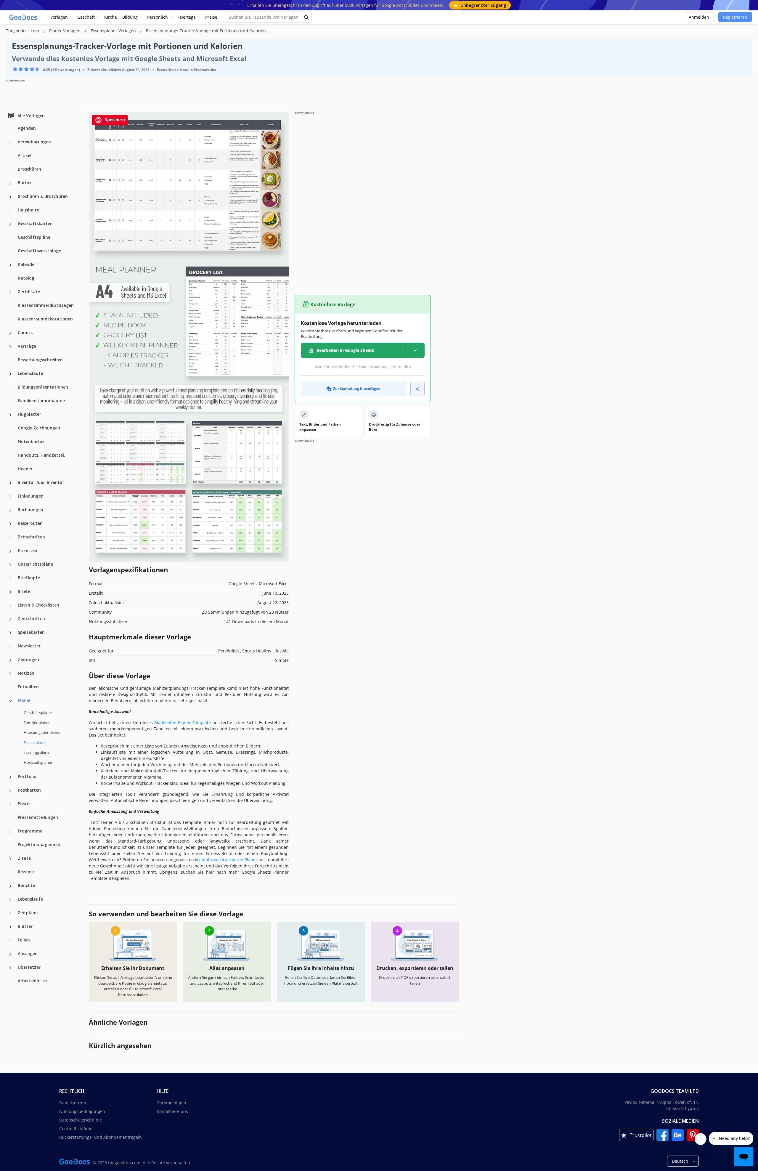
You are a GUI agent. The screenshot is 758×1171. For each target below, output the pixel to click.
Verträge (27, 346)
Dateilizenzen (72, 1103)
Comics (25, 332)
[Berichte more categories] (10, 886)
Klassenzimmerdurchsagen (46, 305)
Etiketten (27, 550)
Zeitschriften (31, 537)
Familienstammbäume (41, 400)
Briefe (24, 591)
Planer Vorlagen (65, 30)
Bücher (25, 182)
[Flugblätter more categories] (10, 414)
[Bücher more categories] (10, 183)
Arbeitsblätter (32, 981)
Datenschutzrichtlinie (80, 1120)
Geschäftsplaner (38, 712)
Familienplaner (37, 722)
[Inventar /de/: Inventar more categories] (10, 483)
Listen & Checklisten (38, 605)
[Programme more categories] (10, 831)
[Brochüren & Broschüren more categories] (10, 197)
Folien (24, 940)
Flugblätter (29, 414)
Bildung (130, 17)
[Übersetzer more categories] (10, 967)
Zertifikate (29, 291)
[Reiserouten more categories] (10, 523)
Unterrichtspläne (35, 564)
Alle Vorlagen (31, 115)
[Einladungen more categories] (10, 496)
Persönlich (157, 17)
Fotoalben (28, 686)
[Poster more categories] (10, 804)
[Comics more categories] (10, 333)
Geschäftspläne (34, 237)
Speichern (114, 119)
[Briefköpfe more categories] (10, 578)
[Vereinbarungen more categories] (10, 142)
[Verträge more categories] (10, 346)
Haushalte (28, 210)
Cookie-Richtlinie (75, 1128)
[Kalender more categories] (10, 265)
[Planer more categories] (10, 701)
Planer (24, 700)
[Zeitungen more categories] (10, 660)
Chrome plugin (171, 1103)
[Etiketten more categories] (10, 551)
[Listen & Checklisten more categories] (10, 605)
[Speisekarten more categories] (10, 632)
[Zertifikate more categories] (10, 292)
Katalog (26, 278)
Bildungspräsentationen (43, 387)
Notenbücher (31, 441)
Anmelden (699, 17)
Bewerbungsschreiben (40, 359)
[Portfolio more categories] (10, 777)
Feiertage (186, 17)
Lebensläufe (30, 373)
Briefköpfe (29, 577)
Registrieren (735, 17)
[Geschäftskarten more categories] (10, 224)
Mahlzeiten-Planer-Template (182, 722)
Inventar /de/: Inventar (41, 482)
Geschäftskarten (35, 223)
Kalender (27, 264)
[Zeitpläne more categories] (10, 913)
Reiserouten (30, 523)
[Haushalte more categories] (10, 210)
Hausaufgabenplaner (42, 732)
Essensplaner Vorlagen (114, 30)
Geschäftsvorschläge (39, 251)
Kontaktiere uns (172, 1111)
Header (25, 468)
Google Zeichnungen (39, 428)
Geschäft (86, 17)
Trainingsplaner (37, 752)
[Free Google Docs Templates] (23, 17)
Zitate (24, 858)
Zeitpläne (28, 912)
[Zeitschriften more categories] (10, 537)
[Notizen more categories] (10, 673)
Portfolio (27, 776)
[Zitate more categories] (10, 858)
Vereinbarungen (34, 142)
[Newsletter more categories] (10, 646)
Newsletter (29, 646)
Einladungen (31, 496)
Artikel (24, 155)
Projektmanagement (39, 844)
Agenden (27, 128)
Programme (30, 831)
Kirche (110, 17)
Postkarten (29, 790)
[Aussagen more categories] (10, 954)
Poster (24, 803)
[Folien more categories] (10, 940)
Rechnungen (30, 509)
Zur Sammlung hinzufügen (356, 388)
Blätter (25, 926)
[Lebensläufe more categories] (10, 374)
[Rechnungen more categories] (10, 510)
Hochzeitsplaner (38, 762)
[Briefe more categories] (10, 592)
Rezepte (26, 872)
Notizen (26, 673)
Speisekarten (31, 632)
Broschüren (29, 169)
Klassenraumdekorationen (45, 319)
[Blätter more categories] (10, 927)
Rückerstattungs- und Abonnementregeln (100, 1137)
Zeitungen (28, 659)
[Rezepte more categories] (10, 872)
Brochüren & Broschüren (43, 196)
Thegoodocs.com (23, 30)
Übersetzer (29, 967)
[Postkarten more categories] (10, 790)
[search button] (306, 17)
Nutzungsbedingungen (82, 1111)
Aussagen (28, 953)
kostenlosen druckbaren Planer (226, 859)
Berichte (26, 885)
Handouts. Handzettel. (41, 455)
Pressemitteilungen (38, 817)
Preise (211, 17)
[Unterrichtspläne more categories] (10, 564)
